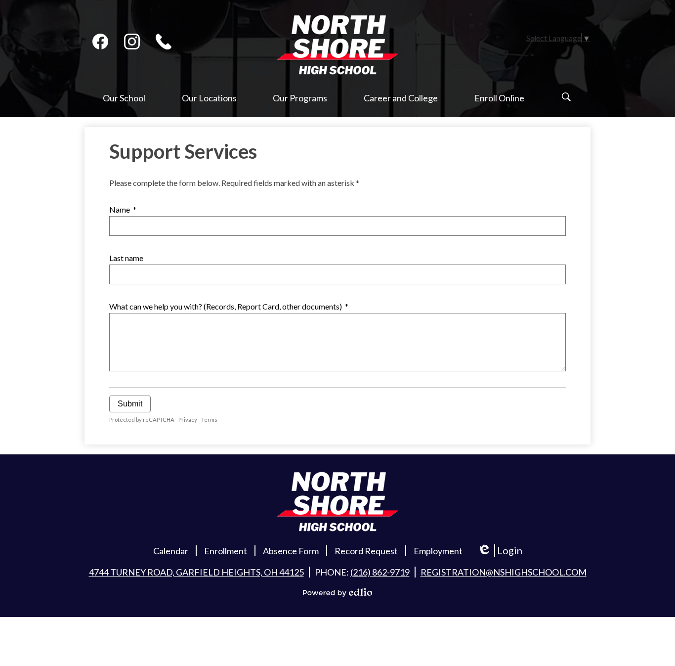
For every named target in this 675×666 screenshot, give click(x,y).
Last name (126, 258)
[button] (124, 104)
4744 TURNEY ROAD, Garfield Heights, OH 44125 (196, 572)
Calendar (170, 550)
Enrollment (225, 550)
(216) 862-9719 (380, 572)
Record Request (366, 550)
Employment (438, 550)
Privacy (187, 419)
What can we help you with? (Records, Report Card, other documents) (228, 306)
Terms (209, 419)
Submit (130, 404)
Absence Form (291, 550)
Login (503, 550)
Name (122, 209)
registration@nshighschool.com (504, 572)
